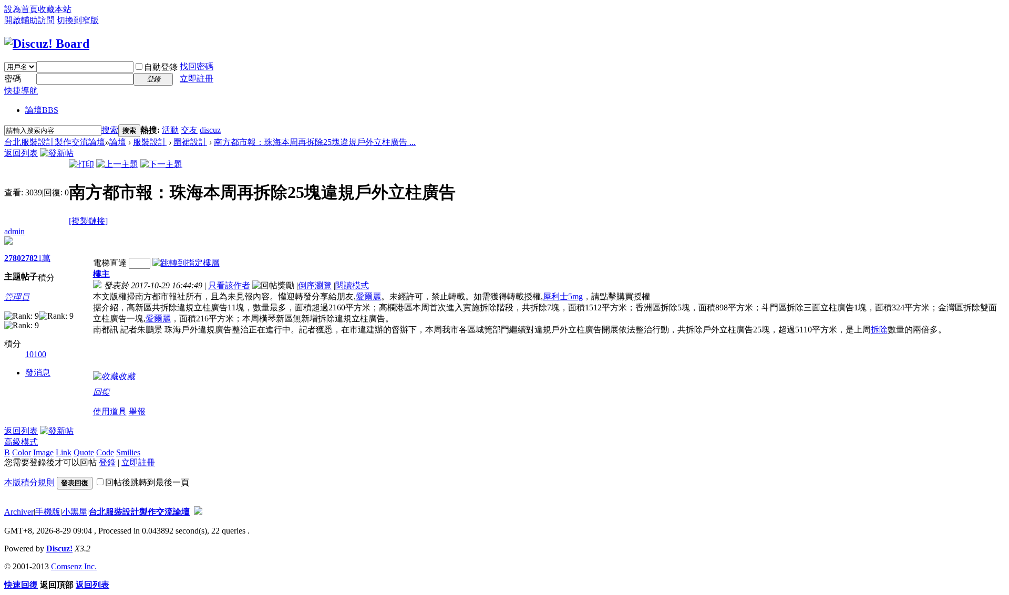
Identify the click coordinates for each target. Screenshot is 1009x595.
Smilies (128, 452)
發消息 (37, 372)
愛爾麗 (368, 296)
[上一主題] (117, 164)
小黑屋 (74, 511)
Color (21, 452)
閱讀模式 (352, 285)
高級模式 (21, 441)
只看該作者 (229, 285)
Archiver (19, 511)
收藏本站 (54, 9)
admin (14, 231)
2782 (29, 258)
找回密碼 (196, 66)
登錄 (107, 462)
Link (63, 452)
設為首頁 (21, 9)
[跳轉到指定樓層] (186, 262)
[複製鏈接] (88, 220)
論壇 (41, 110)
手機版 (47, 511)
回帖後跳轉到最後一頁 (147, 482)
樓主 (101, 273)
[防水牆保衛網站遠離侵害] (198, 511)
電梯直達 (110, 262)
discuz (210, 130)
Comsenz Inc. (74, 566)
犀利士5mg (563, 296)
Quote (84, 452)
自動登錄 (161, 66)
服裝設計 (150, 142)
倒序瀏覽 (315, 285)
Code (105, 452)
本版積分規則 (29, 482)
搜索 (109, 130)
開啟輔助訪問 (29, 20)
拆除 (879, 329)
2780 (12, 258)
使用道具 (110, 411)
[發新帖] (57, 153)
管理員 (16, 297)
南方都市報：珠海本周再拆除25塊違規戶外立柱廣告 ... (315, 142)
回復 (101, 392)
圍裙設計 (190, 142)
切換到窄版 (78, 20)
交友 (189, 130)
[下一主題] (161, 164)
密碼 (12, 78)
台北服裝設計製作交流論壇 (54, 142)
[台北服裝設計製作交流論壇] (46, 43)
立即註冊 (196, 78)
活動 (170, 130)
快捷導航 (21, 90)
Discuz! (59, 548)
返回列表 (21, 153)
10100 (35, 354)
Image (43, 452)
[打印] (81, 164)
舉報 (137, 411)
